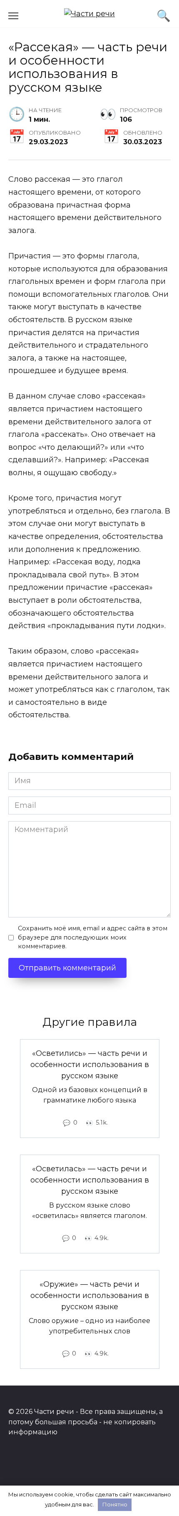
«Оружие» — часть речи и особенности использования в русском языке (89, 1295)
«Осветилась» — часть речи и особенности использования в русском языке (89, 1180)
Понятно (114, 1504)
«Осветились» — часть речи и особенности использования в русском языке (89, 1064)
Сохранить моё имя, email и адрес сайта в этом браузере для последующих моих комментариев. (92, 937)
